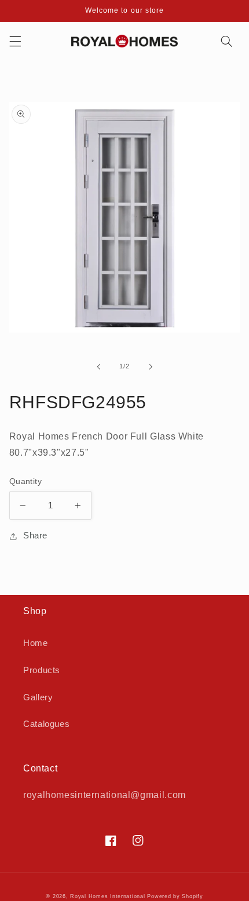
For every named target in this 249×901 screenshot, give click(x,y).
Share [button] (35, 535)
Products (41, 670)
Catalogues (46, 724)
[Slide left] (98, 366)
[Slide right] (150, 366)
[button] (15, 41)
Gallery (38, 697)
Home (35, 643)
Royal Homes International (107, 896)
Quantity (25, 481)
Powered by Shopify (175, 896)
